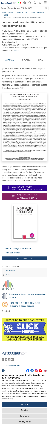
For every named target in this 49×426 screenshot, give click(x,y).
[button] (19, 3)
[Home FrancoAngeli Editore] (8, 3)
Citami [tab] (41, 60)
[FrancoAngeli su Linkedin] (6, 360)
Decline (24, 410)
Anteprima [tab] (9, 60)
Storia (8, 275)
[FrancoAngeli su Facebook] (3, 360)
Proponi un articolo (24, 258)
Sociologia (10, 270)
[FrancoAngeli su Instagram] (9, 360)
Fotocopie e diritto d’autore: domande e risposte (27, 296)
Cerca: (4, 8)
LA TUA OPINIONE (11, 365)
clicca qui (17, 50)
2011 (6, 15)
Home (4, 13)
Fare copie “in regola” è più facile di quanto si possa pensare (25, 304)
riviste (10, 13)
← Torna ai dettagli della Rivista (16, 248)
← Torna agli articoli (11, 252)
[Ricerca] (46, 8)
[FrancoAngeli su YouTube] (12, 360)
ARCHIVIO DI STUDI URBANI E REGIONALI (30, 13)
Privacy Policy (24, 421)
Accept (24, 404)
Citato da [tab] (26, 60)
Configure (24, 416)
